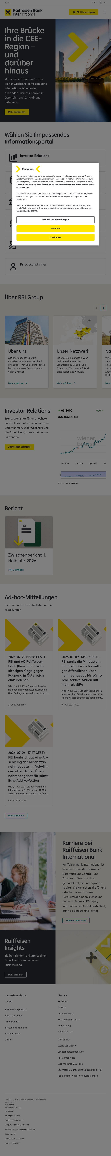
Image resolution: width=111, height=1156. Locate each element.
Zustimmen (55, 237)
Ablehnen (55, 228)
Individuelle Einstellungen (55, 219)
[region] (55, 204)
